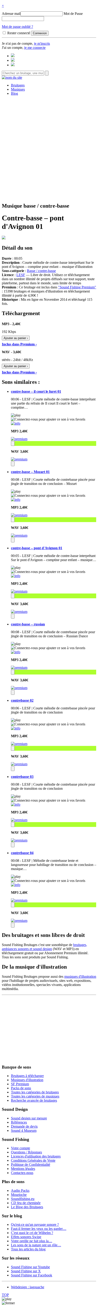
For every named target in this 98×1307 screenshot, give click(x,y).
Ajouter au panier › (16, 338)
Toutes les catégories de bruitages (35, 1092)
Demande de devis (24, 1126)
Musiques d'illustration (27, 1080)
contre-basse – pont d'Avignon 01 (36, 548)
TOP (5, 1295)
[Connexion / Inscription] (13, 60)
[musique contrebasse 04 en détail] (15, 885)
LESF (20, 275)
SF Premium (20, 1084)
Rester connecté (18, 33)
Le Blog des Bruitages (27, 1207)
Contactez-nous (22, 1173)
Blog (14, 93)
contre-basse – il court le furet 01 (36, 391)
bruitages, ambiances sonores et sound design (44, 947)
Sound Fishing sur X (26, 1271)
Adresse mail (11, 14)
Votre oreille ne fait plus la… (31, 1241)
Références (19, 1122)
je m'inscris (42, 43)
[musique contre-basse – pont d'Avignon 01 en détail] (15, 576)
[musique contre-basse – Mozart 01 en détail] (15, 500)
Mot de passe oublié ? (17, 27)
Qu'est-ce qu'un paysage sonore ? (35, 1224)
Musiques (18, 89)
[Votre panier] (13, 65)
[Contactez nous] (13, 56)
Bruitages (18, 85)
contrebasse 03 (22, 777)
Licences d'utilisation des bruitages (36, 1156)
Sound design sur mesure (29, 1118)
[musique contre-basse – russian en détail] (15, 652)
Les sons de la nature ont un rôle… (36, 1245)
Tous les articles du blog (28, 1249)
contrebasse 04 (22, 853)
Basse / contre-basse (41, 271)
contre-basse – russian (28, 624)
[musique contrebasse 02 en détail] (15, 728)
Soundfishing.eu (22, 1199)
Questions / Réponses (26, 1152)
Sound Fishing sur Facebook (31, 1275)
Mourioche (19, 1195)
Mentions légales (23, 1169)
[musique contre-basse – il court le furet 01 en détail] (15, 423)
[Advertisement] (49, 148)
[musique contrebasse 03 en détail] (15, 804)
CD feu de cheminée (26, 1203)
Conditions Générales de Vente (33, 1160)
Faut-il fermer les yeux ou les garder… (38, 1229)
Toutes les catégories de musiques (35, 1096)
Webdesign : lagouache (27, 1287)
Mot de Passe (73, 14)
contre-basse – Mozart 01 (30, 472)
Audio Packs (20, 1190)
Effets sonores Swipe (26, 1237)
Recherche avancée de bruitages (34, 1100)
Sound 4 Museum (23, 1130)
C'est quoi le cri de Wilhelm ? (32, 1233)
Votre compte (20, 1148)
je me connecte (35, 48)
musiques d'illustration (80, 976)
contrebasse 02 (22, 700)
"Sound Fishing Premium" (77, 287)
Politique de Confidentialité (30, 1164)
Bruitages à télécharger (27, 1076)
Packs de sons (21, 1088)
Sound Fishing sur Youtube (30, 1267)
